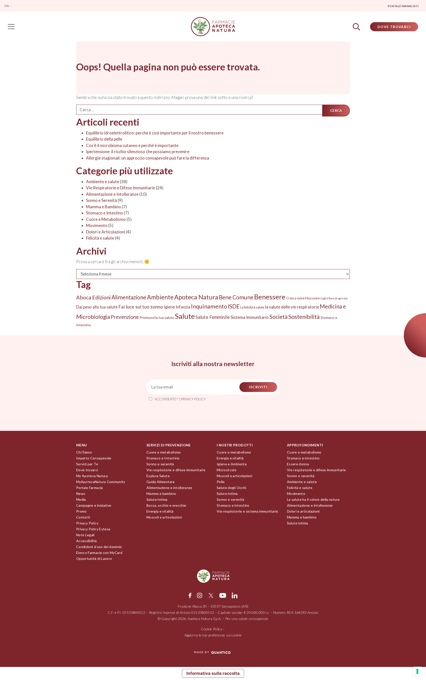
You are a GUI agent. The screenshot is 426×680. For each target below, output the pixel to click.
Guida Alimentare (160, 482)
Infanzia (183, 307)
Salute (185, 316)
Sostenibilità (304, 316)
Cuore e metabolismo (163, 452)
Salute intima (157, 499)
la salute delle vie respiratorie (292, 306)
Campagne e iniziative (93, 505)
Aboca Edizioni (93, 297)
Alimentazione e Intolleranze (112, 194)
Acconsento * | (180, 399)
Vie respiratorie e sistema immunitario (247, 511)
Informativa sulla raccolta (213, 673)
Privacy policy (193, 399)
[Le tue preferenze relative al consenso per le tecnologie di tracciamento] (417, 671)
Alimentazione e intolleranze (169, 488)
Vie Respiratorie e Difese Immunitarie (120, 187)
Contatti (83, 517)
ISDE (234, 306)
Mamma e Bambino (103, 206)
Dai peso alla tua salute (97, 307)
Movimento (96, 225)
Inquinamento (209, 306)
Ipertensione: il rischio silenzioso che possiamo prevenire (137, 151)
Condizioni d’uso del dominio (99, 547)
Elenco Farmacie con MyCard (99, 552)
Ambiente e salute (102, 181)
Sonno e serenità (160, 464)
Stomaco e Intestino (104, 212)
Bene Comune (236, 297)
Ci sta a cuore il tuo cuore (303, 298)
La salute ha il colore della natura (313, 499)
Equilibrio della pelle (104, 139)
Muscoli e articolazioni (164, 517)
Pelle (221, 482)
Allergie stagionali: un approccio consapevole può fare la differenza (148, 158)
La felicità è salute (252, 307)
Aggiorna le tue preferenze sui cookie (213, 635)
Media (81, 499)
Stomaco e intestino (233, 505)
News (80, 493)
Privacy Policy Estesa (93, 529)
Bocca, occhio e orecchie (166, 505)
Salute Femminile (212, 317)
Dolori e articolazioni (303, 511)
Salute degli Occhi (231, 488)
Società (278, 316)
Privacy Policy (87, 523)
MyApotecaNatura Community (100, 482)
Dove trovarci (87, 470)
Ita (6, 5)
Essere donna (298, 464)
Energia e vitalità (159, 511)
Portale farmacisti (403, 6)
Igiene (169, 307)
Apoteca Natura (196, 297)
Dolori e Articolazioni (105, 231)
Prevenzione (125, 317)
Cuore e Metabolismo (106, 219)
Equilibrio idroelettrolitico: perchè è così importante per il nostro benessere (155, 132)
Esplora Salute (158, 476)
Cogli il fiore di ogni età (334, 298)
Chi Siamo (84, 452)
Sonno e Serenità (101, 200)
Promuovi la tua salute (157, 317)
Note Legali (85, 535)
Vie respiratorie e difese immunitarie (175, 470)
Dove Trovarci (394, 27)
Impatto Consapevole (93, 458)
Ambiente (160, 297)
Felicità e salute (100, 238)
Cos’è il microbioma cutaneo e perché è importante (132, 145)
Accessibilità (86, 541)
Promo (81, 511)
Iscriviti (258, 387)
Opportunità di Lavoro (94, 558)
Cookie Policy (211, 629)
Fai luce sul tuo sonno (140, 306)
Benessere (269, 297)
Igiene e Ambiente (232, 464)
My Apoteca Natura (92, 476)
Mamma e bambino (161, 493)
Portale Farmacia (89, 488)
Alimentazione (128, 297)
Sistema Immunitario (250, 317)
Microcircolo (226, 470)
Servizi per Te (87, 464)
